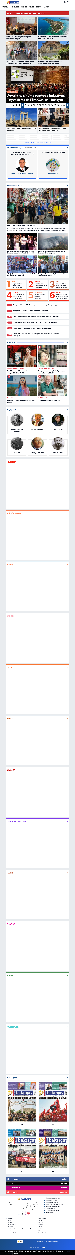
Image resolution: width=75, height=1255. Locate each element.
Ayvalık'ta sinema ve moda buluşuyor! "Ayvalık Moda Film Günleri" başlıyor (40, 297)
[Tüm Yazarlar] (67, 148)
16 (52, 105)
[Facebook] (18, 1213)
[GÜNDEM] (67, 462)
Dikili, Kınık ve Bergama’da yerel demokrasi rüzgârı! (40, 286)
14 (46, 105)
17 (55, 105)
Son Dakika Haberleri (52, 1210)
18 (58, 105)
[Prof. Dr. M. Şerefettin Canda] (22, 165)
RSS (21, 1241)
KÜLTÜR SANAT (38, 292)
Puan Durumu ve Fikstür (53, 1206)
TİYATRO (11, 924)
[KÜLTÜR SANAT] (67, 513)
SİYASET (24, 7)
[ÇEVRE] (67, 975)
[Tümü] (67, 342)
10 (34, 105)
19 (61, 105)
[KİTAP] (67, 564)
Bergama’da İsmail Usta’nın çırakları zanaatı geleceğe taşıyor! (36, 305)
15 (49, 105)
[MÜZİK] (67, 616)
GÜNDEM (4, 7)
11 (37, 105)
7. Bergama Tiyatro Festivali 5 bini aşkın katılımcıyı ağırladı (35, 322)
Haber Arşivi (50, 1212)
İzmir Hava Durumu (51, 1200)
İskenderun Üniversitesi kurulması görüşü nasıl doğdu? (22, 153)
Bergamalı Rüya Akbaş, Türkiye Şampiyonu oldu (17, 286)
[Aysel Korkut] (53, 165)
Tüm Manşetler (50, 1208)
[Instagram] (25, 1213)
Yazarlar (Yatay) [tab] (14, 148)
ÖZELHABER (14, 7)
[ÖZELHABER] (67, 1027)
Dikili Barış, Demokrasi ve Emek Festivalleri (20, 1229)
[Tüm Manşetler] (67, 185)
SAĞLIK (46, 7)
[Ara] (65, 2)
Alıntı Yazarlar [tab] (29, 148)
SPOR (13, 281)
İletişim (10, 1231)
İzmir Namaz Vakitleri (52, 1202)
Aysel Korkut (53, 174)
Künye (40, 1231)
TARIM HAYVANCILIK (16, 822)
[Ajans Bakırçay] (12, 2)
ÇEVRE (31, 7)
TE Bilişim (42, 1247)
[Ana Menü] (68, 2)
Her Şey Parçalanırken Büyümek (53, 152)
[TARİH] (67, 873)
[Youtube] (28, 1213)
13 (43, 105)
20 (64, 105)
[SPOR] (67, 667)
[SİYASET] (67, 770)
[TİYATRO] (67, 924)
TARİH (57, 281)
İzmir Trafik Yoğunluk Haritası (54, 1204)
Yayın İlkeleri (42, 1233)
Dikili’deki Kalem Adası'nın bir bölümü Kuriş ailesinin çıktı (18, 297)
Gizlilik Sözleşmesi (44, 1229)
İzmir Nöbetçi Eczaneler (53, 1198)
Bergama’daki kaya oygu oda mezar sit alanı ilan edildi (62, 286)
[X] (22, 1213)
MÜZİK (10, 616)
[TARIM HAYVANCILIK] (67, 821)
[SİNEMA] (67, 719)
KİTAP (10, 565)
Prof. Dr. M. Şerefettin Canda (22, 174)
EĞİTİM (38, 7)
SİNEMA (11, 719)
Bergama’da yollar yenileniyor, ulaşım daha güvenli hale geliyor (62, 297)
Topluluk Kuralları (12, 1233)
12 (40, 105)
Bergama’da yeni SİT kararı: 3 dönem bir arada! (30, 310)
